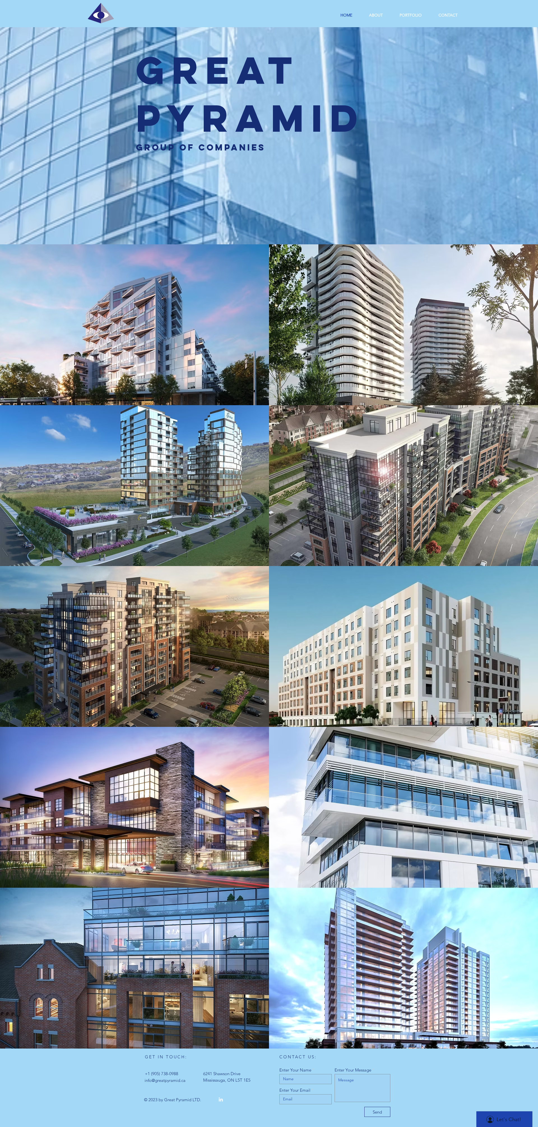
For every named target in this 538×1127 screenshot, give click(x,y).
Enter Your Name (295, 1070)
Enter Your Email (294, 1090)
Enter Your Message (353, 1070)
